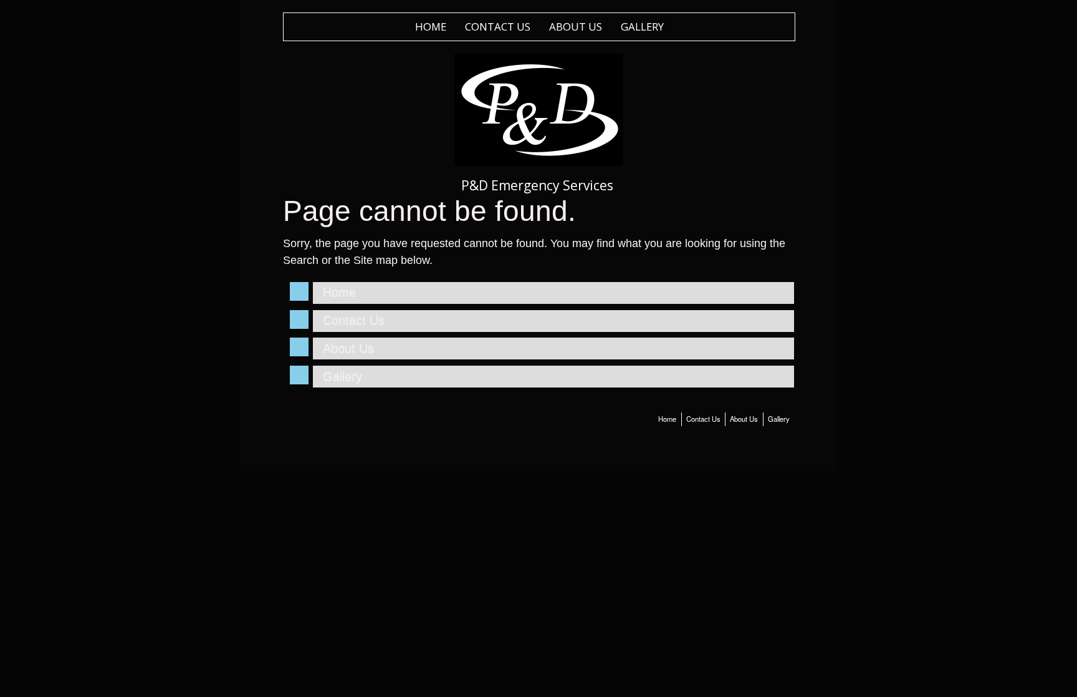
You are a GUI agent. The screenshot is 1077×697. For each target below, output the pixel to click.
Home (430, 26)
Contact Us (497, 26)
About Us (575, 26)
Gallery (642, 26)
